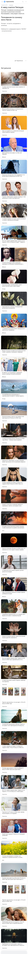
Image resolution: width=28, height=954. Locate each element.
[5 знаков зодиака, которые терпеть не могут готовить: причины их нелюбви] (14, 214)
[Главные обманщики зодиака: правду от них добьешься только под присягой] (14, 192)
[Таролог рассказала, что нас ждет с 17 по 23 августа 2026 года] (14, 895)
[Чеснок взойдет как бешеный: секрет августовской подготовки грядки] (14, 280)
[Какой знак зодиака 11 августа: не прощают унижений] (14, 829)
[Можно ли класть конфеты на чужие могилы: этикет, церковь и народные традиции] (14, 346)
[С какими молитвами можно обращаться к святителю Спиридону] (14, 324)
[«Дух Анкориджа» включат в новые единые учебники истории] (14, 587)
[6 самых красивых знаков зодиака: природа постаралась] (14, 675)
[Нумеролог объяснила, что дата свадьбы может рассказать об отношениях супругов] (14, 456)
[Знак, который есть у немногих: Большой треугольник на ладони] (14, 126)
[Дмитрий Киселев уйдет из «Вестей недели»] (14, 148)
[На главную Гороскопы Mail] (9, 1)
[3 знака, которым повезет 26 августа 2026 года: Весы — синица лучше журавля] (14, 434)
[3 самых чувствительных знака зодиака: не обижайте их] (14, 82)
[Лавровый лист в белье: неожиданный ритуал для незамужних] (14, 302)
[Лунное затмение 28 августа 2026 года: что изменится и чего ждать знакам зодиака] (14, 543)
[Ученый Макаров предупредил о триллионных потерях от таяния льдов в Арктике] (14, 390)
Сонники (11, 5)
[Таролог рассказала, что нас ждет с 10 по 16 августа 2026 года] (14, 697)
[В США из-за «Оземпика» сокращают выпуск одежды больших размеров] (14, 368)
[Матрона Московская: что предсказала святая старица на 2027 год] (14, 104)
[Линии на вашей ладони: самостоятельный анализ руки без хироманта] (14, 631)
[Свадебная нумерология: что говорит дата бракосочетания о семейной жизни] (14, 609)
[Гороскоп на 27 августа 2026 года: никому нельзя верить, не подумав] (14, 807)
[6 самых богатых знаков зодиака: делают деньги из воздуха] (14, 565)
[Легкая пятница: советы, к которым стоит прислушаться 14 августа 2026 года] (14, 412)
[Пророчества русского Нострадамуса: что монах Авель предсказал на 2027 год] (14, 170)
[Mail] (4, 1)
